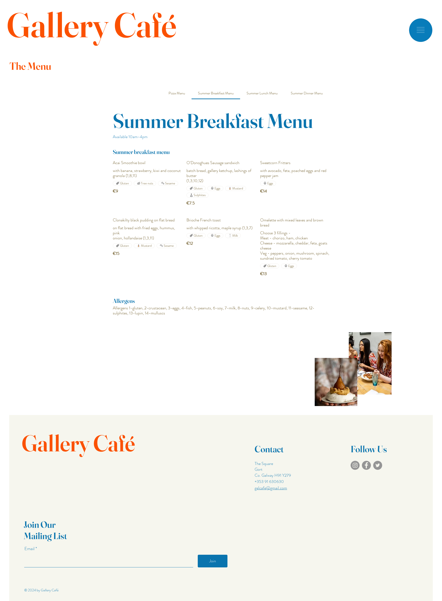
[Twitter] (377, 465)
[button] (421, 30)
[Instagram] (355, 465)
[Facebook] (366, 465)
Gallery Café (92, 24)
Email (29, 548)
